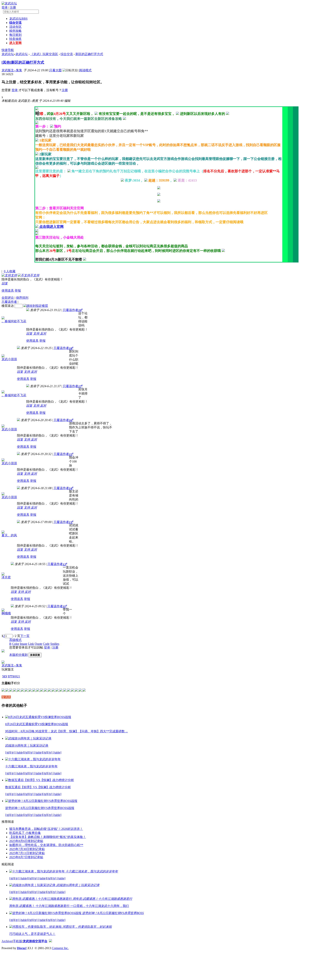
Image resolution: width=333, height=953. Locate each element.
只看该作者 (9, 301)
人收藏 (9, 271)
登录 (5, 7)
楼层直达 (8, 305)
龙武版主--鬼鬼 (12, 70)
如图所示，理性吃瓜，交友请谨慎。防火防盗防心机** (46, 845)
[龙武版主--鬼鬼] (3, 662)
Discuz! (22, 948)
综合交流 (15, 22)
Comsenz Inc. (60, 948)
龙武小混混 (9, 359)
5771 (11, 676)
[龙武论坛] (9, 3)
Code (46, 643)
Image (23, 643)
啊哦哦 (6, 613)
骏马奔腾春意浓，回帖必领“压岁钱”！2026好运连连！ (46, 828)
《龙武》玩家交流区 (44, 54)
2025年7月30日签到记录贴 (27, 849)
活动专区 (15, 26)
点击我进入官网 (51, 227)
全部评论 (8, 297)
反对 (43, 333)
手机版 (17, 941)
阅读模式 (85, 70)
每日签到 (15, 34)
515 (4, 676)
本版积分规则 (18, 654)
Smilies (54, 643)
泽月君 (6, 577)
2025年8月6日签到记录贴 (26, 841)
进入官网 (15, 43)
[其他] (6, 62)
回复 (5, 283)
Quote (38, 643)
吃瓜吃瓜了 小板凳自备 (25, 832)
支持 (36, 333)
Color (15, 643)
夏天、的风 (9, 535)
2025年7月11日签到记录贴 (27, 853)
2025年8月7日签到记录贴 (26, 857)
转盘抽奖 (15, 38)
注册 (13, 7)
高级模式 (15, 640)
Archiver (7, 941)
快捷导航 (8, 50)
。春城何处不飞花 (14, 321)
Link (31, 643)
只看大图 (55, 70)
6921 (17, 676)
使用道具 (8, 290)
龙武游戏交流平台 (35, 941)
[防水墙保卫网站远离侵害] (50, 941)
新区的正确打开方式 (89, 54)
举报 (18, 290)
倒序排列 (22, 297)
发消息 (6, 697)
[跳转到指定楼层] (35, 305)
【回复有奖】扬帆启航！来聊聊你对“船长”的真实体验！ (47, 837)
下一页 (24, 636)
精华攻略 (15, 30)
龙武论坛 (18, 18)
